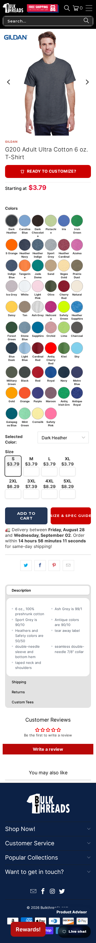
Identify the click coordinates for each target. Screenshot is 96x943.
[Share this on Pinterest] (54, 565)
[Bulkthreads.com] (13, 8)
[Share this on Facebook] (40, 565)
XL (67, 461)
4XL (49, 483)
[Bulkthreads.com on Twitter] (62, 892)
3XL (31, 483)
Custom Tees (23, 702)
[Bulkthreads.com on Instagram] (53, 892)
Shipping (19, 682)
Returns (18, 692)
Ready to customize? (51, 171)
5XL (67, 483)
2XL (13, 483)
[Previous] (9, 82)
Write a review (48, 749)
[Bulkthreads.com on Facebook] (43, 892)
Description (21, 590)
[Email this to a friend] (68, 565)
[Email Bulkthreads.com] (34, 892)
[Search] (67, 8)
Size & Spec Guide (71, 515)
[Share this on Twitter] (26, 565)
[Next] (87, 82)
